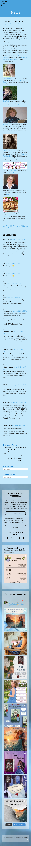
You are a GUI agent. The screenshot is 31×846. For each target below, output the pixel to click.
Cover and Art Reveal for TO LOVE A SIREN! (14, 448)
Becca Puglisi (6, 402)
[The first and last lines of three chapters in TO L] (15, 762)
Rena (4, 283)
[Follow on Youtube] (19, 538)
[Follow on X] (11, 538)
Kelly (4, 297)
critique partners (13, 24)
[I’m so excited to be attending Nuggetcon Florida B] (15, 691)
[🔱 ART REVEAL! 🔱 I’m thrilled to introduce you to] (15, 810)
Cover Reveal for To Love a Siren (13, 453)
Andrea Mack (7, 239)
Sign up (15, 513)
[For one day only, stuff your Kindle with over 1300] (15, 715)
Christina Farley (7, 425)
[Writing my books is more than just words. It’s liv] (15, 643)
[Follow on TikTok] (23, 538)
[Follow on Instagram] (15, 538)
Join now (15, 527)
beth (4, 263)
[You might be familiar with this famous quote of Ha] (15, 619)
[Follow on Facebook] (7, 538)
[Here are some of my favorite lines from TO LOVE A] (15, 786)
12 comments (21, 24)
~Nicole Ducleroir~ (8, 367)
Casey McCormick (8, 331)
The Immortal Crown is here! (14, 456)
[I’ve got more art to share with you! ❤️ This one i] (15, 667)
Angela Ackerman (8, 311)
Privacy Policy (24, 839)
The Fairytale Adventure (12, 458)
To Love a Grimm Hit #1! (12, 461)
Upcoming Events (15, 548)
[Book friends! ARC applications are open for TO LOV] (15, 739)
